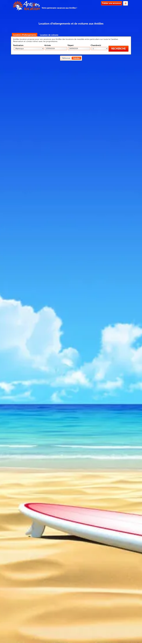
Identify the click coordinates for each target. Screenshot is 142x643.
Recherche (118, 48)
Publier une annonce (111, 3)
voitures (49, 35)
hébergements (24, 35)
